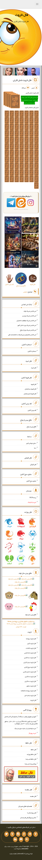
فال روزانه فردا (31, 812)
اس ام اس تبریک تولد (30, 311)
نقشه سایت (13, 853)
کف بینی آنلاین (32, 410)
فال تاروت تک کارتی (30, 652)
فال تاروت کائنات (31, 648)
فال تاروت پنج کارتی (30, 667)
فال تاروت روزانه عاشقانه (28, 690)
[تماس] (12, 834)
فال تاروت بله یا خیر (30, 695)
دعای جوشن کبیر (31, 443)
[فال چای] (30, 259)
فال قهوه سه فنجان (30, 388)
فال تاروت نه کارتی (30, 676)
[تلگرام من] (30, 834)
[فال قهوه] (30, 242)
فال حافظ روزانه (31, 754)
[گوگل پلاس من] (27, 839)
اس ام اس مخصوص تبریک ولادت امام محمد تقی (22, 334)
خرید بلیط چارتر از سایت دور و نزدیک (25, 728)
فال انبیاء (33, 367)
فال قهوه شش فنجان (30, 393)
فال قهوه (33, 384)
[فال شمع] (13, 242)
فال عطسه (33, 796)
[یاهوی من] (35, 834)
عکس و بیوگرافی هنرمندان (28, 817)
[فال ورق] (13, 259)
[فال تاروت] (30, 225)
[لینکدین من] (15, 839)
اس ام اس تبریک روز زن (29, 315)
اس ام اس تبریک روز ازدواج (28, 329)
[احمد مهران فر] (33, 72)
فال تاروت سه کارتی (30, 657)
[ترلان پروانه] (21, 72)
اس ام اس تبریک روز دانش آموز (26, 325)
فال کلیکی (33, 464)
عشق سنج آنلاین (31, 480)
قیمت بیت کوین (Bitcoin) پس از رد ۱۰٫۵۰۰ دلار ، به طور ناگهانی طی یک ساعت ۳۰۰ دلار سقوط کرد (21, 722)
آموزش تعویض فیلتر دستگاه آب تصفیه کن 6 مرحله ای (20, 716)
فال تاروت (21, 14)
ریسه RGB (33, 497)
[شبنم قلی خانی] (9, 72)
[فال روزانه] (13, 225)
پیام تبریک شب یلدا (30, 763)
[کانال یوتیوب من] (21, 839)
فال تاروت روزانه (31, 638)
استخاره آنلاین (32, 351)
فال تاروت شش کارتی (22, 80)
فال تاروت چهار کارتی (30, 662)
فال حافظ (33, 749)
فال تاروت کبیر (31, 643)
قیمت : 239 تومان (21, 624)
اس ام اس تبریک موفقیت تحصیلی (26, 320)
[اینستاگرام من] (18, 834)
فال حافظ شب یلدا (31, 759)
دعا (35, 447)
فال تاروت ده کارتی (30, 681)
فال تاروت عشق (31, 685)
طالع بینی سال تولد (30, 614)
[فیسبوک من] (24, 834)
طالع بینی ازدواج (31, 426)
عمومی (25, 291)
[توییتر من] (6, 834)
